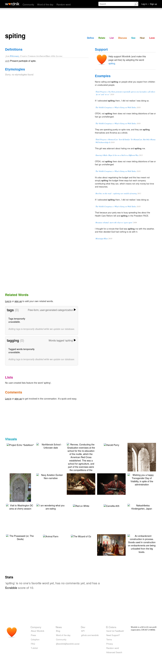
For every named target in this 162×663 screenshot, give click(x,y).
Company (36, 627)
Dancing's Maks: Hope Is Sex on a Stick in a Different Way (117, 155)
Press (33, 635)
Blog (58, 630)
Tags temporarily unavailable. (16, 320)
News (59, 627)
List (112, 37)
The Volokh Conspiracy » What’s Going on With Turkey (116, 107)
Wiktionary (14, 56)
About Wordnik (37, 630)
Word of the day (45, 4)
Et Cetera (111, 627)
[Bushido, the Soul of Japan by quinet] (116, 483)
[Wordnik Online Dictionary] (12, 3)
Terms (109, 639)
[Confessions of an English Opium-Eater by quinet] (86, 483)
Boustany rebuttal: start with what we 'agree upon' (114, 222)
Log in (8, 301)
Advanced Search (114, 652)
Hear (142, 37)
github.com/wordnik (90, 635)
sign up (18, 301)
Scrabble (11, 587)
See (133, 37)
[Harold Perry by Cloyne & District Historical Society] (111, 444)
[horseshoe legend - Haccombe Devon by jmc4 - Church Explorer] (20, 492)
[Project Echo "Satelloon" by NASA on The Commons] (20, 444)
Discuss (122, 37)
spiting (112, 63)
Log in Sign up (149, 3)
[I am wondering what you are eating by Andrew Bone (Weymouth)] (50, 506)
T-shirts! (34, 648)
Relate (101, 37)
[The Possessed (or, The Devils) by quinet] (20, 537)
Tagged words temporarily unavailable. (21, 350)
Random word (63, 4)
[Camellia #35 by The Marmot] (111, 505)
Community (28, 4)
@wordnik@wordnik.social (67, 643)
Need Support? (113, 635)
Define (90, 37)
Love (152, 37)
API (83, 630)
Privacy (109, 643)
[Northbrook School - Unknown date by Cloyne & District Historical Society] (50, 445)
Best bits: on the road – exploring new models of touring (116, 193)
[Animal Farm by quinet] (50, 536)
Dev (83, 627)
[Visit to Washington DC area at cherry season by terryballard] (20, 506)
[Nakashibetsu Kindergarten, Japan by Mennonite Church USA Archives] (142, 506)
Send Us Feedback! (115, 630)
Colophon (35, 639)
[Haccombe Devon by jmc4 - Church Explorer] (142, 461)
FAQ (33, 643)
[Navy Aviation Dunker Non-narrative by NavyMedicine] (50, 476)
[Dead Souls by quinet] (116, 544)
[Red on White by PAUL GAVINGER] (81, 505)
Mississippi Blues (102, 238)
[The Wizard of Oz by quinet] (81, 536)
